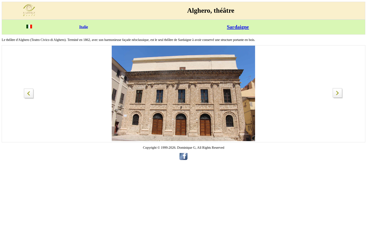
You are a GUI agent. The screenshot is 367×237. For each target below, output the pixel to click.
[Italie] (29, 27)
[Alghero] (29, 92)
